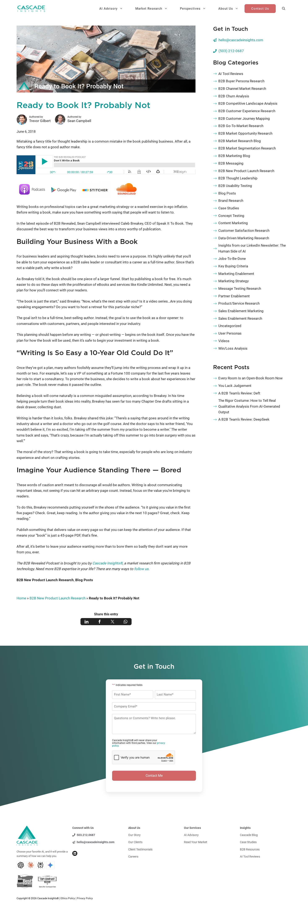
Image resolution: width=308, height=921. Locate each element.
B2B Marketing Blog (234, 156)
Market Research (148, 8)
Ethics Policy (68, 898)
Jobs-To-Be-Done (232, 258)
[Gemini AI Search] (50, 865)
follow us (141, 569)
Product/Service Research (239, 303)
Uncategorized (229, 326)
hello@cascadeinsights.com (241, 40)
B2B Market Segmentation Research (247, 148)
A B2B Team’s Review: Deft (239, 393)
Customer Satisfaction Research (243, 230)
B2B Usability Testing (235, 186)
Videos (223, 341)
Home (21, 598)
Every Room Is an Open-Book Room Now (250, 378)
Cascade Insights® (107, 563)
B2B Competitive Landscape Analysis (247, 103)
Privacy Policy (85, 898)
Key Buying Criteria (233, 266)
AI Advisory (108, 8)
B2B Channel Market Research (242, 88)
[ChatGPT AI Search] (21, 865)
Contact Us (260, 8)
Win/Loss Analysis (232, 348)
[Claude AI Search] (30, 865)
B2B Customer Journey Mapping (244, 118)
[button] (283, 9)
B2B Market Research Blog (239, 141)
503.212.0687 (86, 835)
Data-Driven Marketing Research (243, 238)
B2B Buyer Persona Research (241, 81)
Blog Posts (84, 580)
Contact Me (154, 776)
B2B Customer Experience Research (246, 111)
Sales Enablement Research (240, 318)
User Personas (230, 333)
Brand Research (230, 200)
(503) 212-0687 (231, 51)
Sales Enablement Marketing (241, 311)
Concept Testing (231, 216)
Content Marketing (233, 223)
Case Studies (228, 208)
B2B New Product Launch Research (45, 580)
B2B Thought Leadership (238, 178)
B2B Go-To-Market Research (240, 126)
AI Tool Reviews (230, 74)
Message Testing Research (239, 288)
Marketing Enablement (236, 274)
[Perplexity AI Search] (40, 865)
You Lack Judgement (234, 386)
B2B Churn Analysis (233, 96)
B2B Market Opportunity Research (245, 133)
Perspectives (190, 8)
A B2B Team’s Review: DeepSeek (243, 419)
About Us (225, 8)
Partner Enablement (234, 296)
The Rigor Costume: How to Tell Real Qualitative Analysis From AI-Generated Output (249, 406)
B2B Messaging (230, 163)
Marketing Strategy (233, 281)
